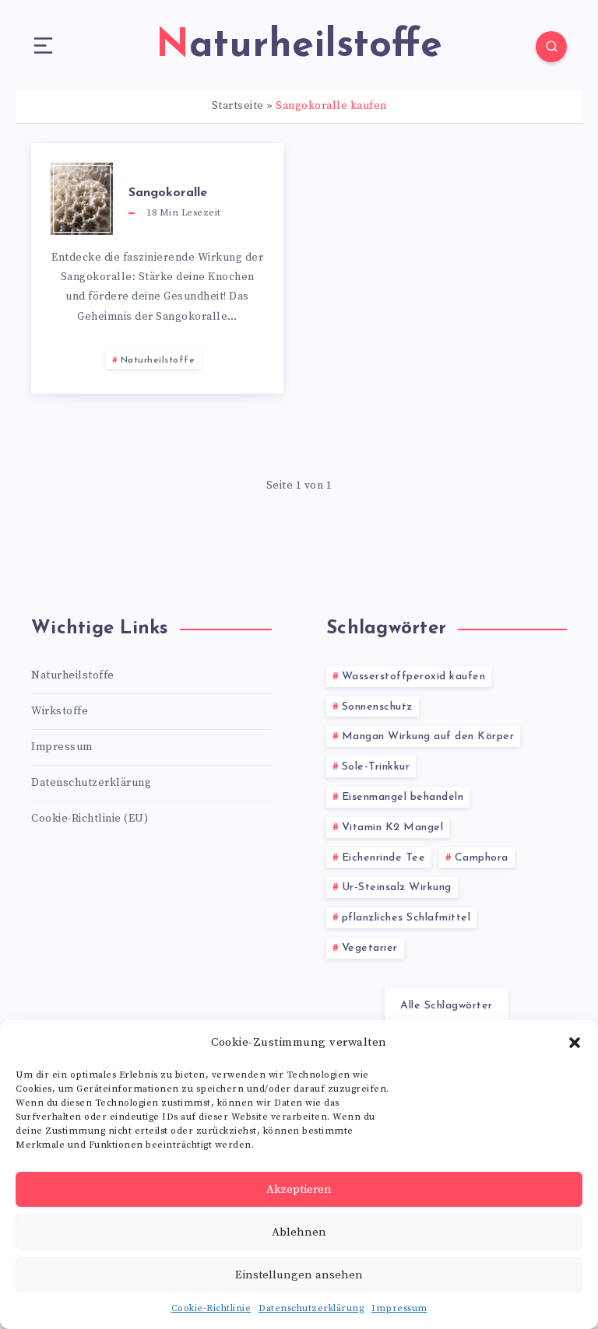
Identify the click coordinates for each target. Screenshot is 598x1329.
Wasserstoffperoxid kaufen (414, 676)
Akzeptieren (299, 1189)
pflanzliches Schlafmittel (406, 918)
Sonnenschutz (377, 707)
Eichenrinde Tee (384, 858)
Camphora (481, 858)
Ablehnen (299, 1232)
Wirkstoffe (59, 711)
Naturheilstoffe (158, 360)
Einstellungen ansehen (299, 1275)
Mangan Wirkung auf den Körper (428, 736)
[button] (574, 1042)
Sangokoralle (167, 193)
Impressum (399, 1308)
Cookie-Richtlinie (211, 1308)
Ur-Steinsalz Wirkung (397, 887)
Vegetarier (370, 948)
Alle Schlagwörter (446, 1006)
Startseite (238, 106)
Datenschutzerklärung (311, 1308)
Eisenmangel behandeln (403, 797)
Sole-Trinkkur (376, 767)
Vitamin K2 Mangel (393, 827)
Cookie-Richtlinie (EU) (89, 819)
